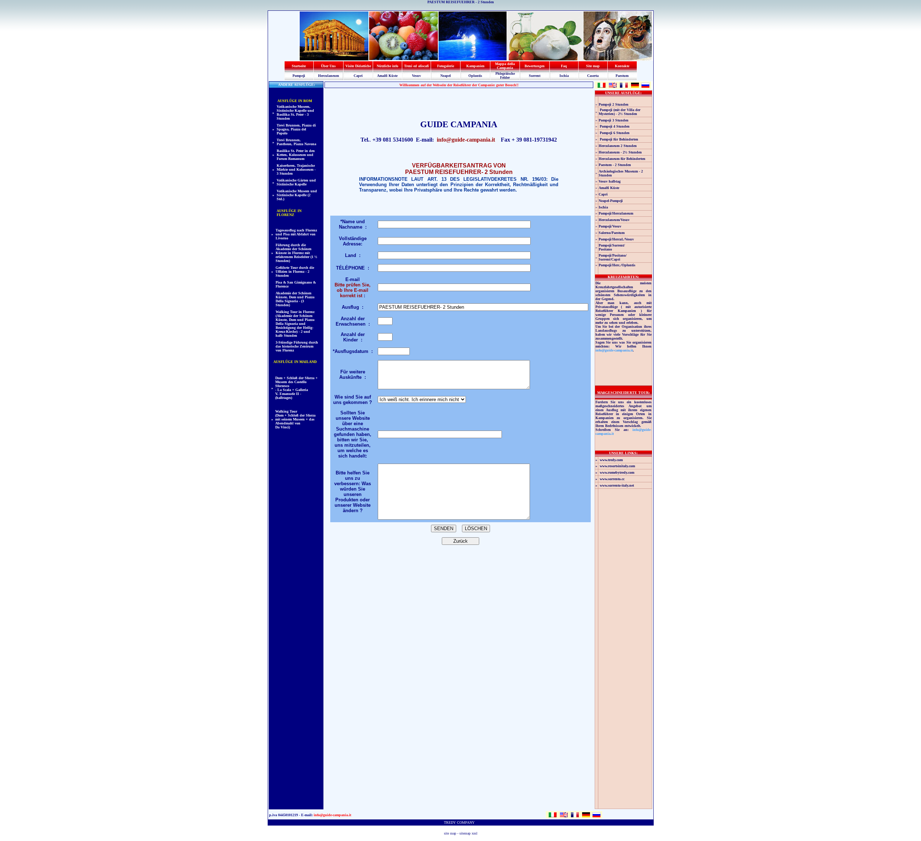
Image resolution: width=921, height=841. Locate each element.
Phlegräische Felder (505, 75)
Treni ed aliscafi (416, 66)
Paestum (622, 76)
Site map (593, 66)
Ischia (564, 76)
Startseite (299, 66)
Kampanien (475, 66)
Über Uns (328, 66)
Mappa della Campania (505, 66)
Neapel (445, 76)
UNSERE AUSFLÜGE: (623, 93)
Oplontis (475, 76)
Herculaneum (328, 76)
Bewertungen (535, 66)
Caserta (593, 76)
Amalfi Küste (387, 76)
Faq (564, 66)
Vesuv (416, 76)
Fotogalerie (445, 66)
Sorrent (534, 76)
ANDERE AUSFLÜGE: (296, 85)
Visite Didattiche (358, 66)
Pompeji (298, 76)
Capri (358, 76)
